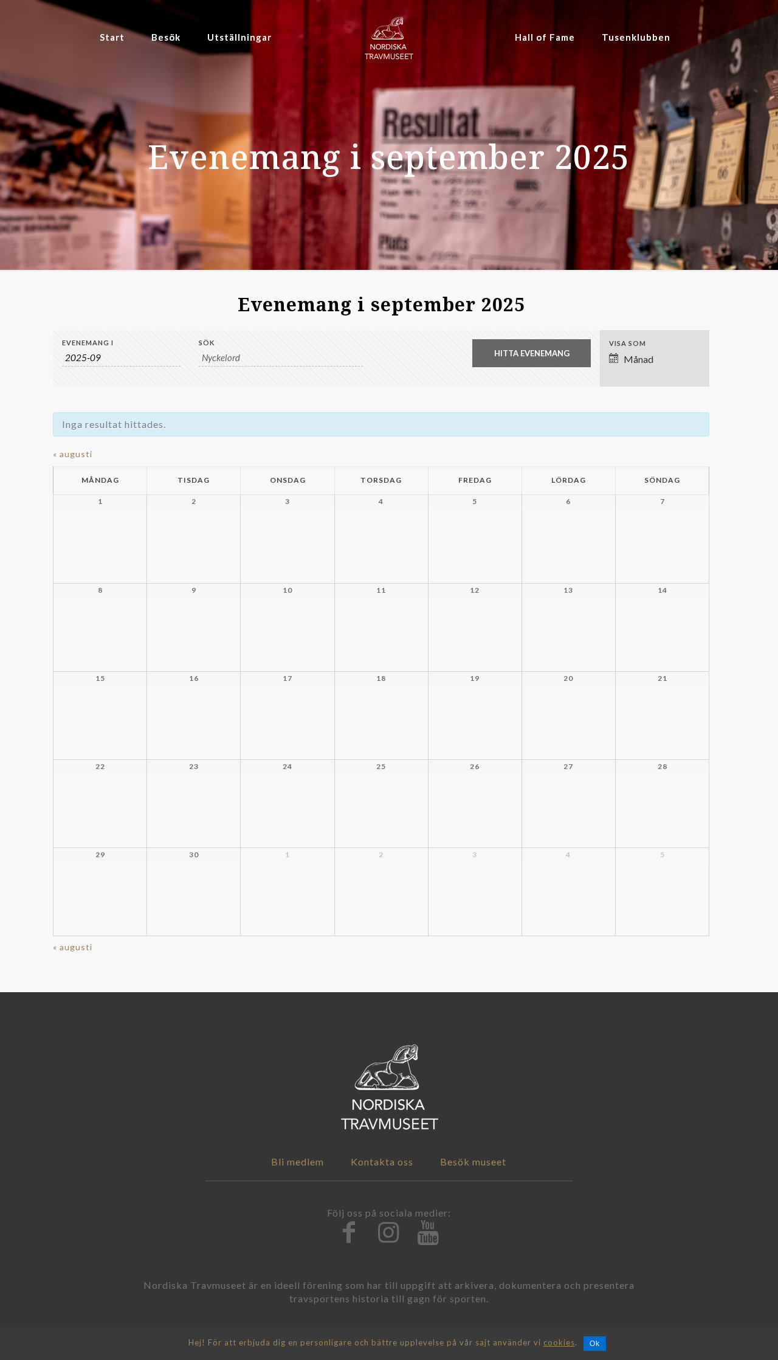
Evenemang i (88, 342)
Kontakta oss (382, 1161)
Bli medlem (297, 1161)
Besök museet (473, 1161)
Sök (207, 342)
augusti (72, 454)
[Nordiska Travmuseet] (388, 37)
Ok (595, 1343)
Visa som (627, 343)
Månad (638, 359)
